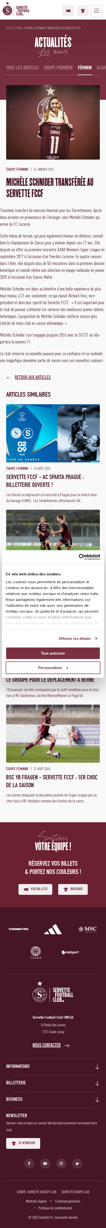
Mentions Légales (36, 1201)
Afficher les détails (74, 638)
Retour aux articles (33, 377)
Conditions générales (67, 1201)
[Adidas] (53, 930)
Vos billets (68, 10)
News (20, 28)
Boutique (83, 10)
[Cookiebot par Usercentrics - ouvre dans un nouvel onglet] (78, 557)
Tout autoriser (53, 653)
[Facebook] (29, 1163)
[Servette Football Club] (53, 997)
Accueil (10, 28)
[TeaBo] (36, 953)
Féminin (85, 68)
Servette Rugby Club (75, 1192)
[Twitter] (77, 1163)
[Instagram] (61, 1163)
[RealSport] (70, 953)
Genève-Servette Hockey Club (36, 1192)
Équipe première (58, 68)
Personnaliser (50, 668)
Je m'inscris (26, 1143)
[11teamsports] (18, 930)
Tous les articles (22, 68)
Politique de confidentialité (55, 1208)
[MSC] (87, 930)
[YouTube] (45, 1163)
